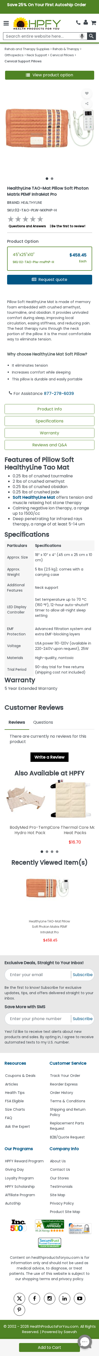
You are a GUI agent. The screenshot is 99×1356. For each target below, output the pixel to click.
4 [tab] (57, 851)
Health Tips (15, 1092)
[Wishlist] (87, 93)
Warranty (49, 433)
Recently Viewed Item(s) (49, 863)
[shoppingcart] (93, 23)
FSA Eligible (14, 1101)
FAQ (8, 1117)
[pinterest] (19, 1310)
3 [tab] (52, 851)
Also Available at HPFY (49, 773)
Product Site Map (65, 1211)
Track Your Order (65, 1075)
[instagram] (49, 1298)
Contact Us (60, 1169)
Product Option (23, 241)
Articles (11, 1084)
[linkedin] (64, 1298)
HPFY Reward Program (24, 1161)
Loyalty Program (19, 1178)
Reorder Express (64, 1084)
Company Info (64, 1148)
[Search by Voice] (82, 36)
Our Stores (59, 1178)
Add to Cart (49, 1347)
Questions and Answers (27, 226)
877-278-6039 (59, 393)
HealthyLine (24, 202)
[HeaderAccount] (86, 22)
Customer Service (68, 1063)
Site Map (57, 1194)
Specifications (49, 421)
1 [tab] (47, 178)
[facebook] (34, 1298)
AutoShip (13, 1203)
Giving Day (14, 1169)
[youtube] (79, 1298)
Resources (15, 1063)
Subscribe (83, 975)
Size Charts (15, 1109)
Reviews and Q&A (49, 445)
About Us (58, 1161)
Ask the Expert (17, 1126)
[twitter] (19, 1298)
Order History (61, 1092)
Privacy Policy (62, 1203)
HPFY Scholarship (20, 1186)
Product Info (49, 409)
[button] (49, 75)
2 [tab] (52, 178)
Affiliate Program (20, 1194)
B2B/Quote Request (67, 1137)
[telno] (78, 23)
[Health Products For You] (36, 23)
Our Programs (19, 1148)
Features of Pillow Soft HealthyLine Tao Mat (39, 463)
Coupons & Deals (20, 1075)
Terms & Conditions (67, 1101)
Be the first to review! (68, 226)
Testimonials (61, 1186)
